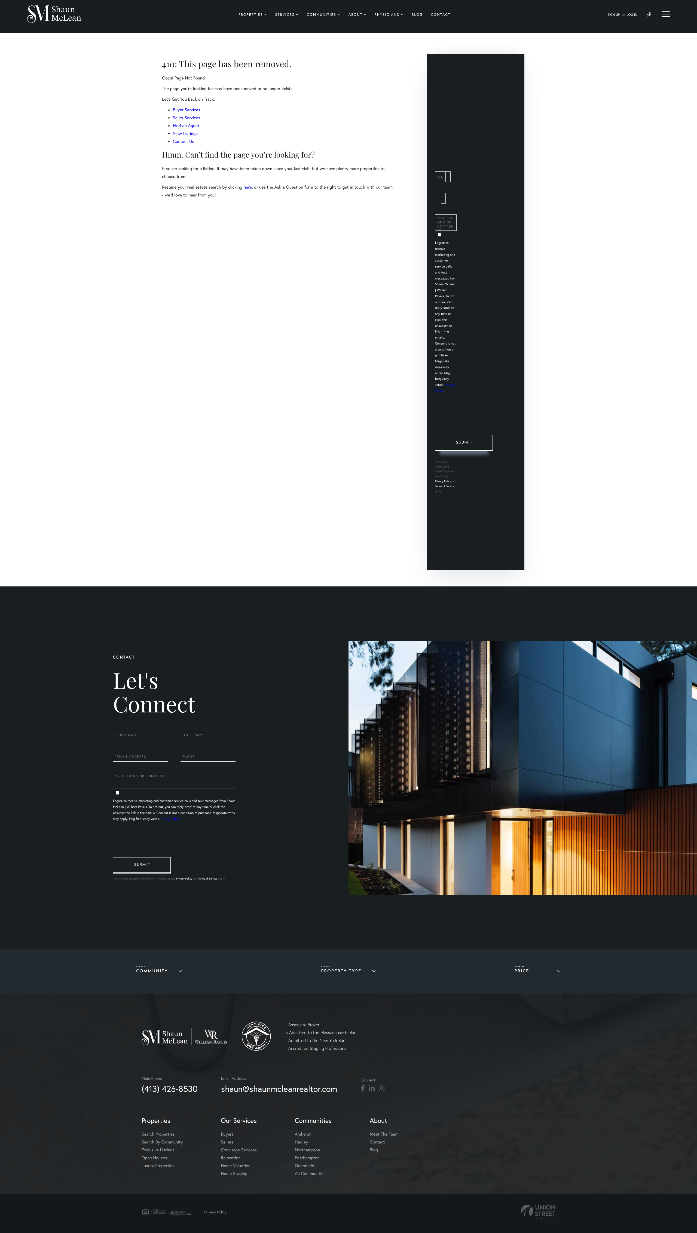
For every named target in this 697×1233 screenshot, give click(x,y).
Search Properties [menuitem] (158, 1134)
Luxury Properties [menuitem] (158, 1166)
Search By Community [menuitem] (162, 1142)
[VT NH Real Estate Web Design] (538, 1212)
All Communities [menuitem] (310, 1173)
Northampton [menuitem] (307, 1150)
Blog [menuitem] (417, 14)
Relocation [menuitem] (230, 1158)
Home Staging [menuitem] (234, 1173)
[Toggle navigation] (666, 14)
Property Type (341, 971)
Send (464, 443)
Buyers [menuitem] (227, 1134)
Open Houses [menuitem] (154, 1158)
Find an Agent (186, 125)
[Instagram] (381, 1088)
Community (152, 971)
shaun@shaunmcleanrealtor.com (279, 1088)
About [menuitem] (355, 14)
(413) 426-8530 (170, 1088)
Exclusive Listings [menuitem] (158, 1150)
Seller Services (186, 118)
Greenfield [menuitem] (304, 1166)
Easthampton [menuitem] (307, 1158)
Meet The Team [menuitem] (384, 1134)
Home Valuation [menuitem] (235, 1166)
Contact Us (183, 141)
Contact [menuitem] (441, 14)
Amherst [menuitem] (303, 1134)
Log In (632, 15)
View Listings (185, 133)
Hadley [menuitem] (301, 1142)
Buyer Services (186, 110)
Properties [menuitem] (251, 14)
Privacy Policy (443, 481)
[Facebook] (363, 1088)
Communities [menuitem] (321, 14)
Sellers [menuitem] (227, 1142)
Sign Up (613, 15)
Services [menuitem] (285, 14)
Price (522, 971)
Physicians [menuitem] (387, 14)
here (247, 187)
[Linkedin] (372, 1088)
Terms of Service (444, 486)
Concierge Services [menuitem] (238, 1150)
